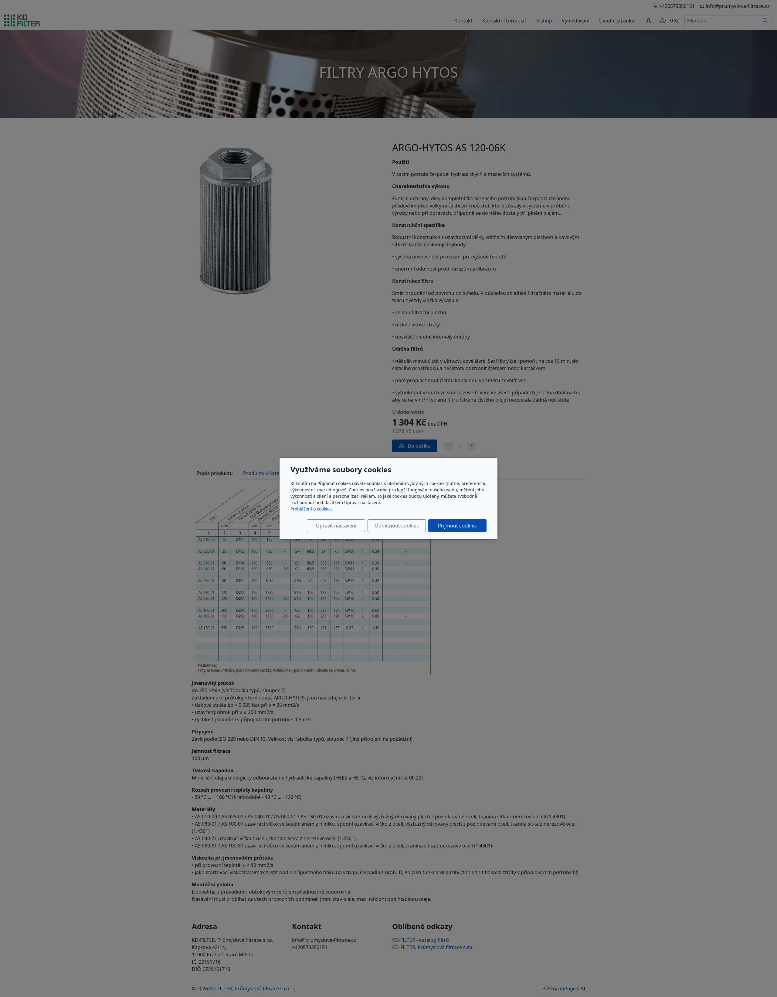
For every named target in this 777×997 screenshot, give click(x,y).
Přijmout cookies (457, 525)
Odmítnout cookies (397, 525)
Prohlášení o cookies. (311, 509)
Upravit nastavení (336, 525)
